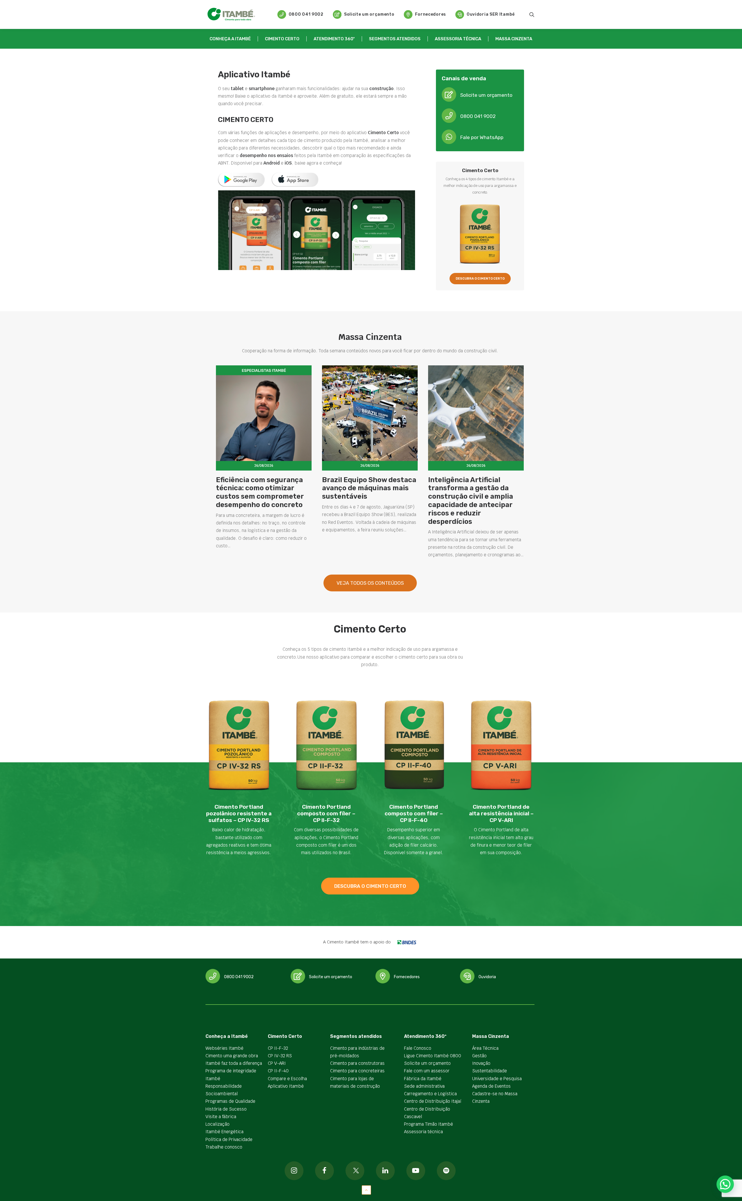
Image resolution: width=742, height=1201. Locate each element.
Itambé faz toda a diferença (233, 1063)
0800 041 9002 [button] (478, 116)
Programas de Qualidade (230, 1101)
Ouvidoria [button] (487, 976)
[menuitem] (300, 14)
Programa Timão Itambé (428, 1124)
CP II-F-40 (278, 1071)
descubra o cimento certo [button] (370, 886)
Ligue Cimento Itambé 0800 (432, 1055)
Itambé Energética (224, 1131)
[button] (531, 14)
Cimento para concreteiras (357, 1071)
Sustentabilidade (489, 1071)
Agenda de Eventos (491, 1086)
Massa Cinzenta (513, 38)
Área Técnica (485, 1048)
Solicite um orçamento (369, 14)
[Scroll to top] (366, 1189)
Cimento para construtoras (357, 1063)
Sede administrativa (424, 1086)
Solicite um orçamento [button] (486, 95)
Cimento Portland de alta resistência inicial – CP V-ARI (501, 813)
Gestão (479, 1055)
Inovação (481, 1063)
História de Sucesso (226, 1109)
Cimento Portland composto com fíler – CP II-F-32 (326, 813)
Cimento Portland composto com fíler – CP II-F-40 (414, 813)
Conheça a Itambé (230, 38)
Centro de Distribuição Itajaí (432, 1101)
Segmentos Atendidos (395, 38)
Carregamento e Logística (430, 1093)
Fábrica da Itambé (422, 1078)
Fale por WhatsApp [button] (481, 137)
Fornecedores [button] (407, 976)
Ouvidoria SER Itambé (491, 14)
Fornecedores (430, 14)
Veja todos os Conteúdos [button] (370, 583)
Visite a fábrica (220, 1116)
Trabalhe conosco (223, 1147)
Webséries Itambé (224, 1048)
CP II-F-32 (278, 1048)
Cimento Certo (282, 38)
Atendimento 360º (334, 38)
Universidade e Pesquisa (497, 1078)
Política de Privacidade (228, 1139)
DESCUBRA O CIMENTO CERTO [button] (480, 278)
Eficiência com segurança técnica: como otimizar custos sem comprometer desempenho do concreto (260, 492)
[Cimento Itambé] (231, 14)
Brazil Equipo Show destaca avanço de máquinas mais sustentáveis (369, 488)
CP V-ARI (277, 1063)
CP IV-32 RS (280, 1055)
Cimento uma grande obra (231, 1055)
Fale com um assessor (427, 1071)
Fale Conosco (417, 1048)
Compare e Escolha (287, 1078)
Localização (217, 1124)
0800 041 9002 (306, 14)
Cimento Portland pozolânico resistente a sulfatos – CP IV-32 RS (239, 813)
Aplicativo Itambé (286, 1086)
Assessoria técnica (458, 38)
